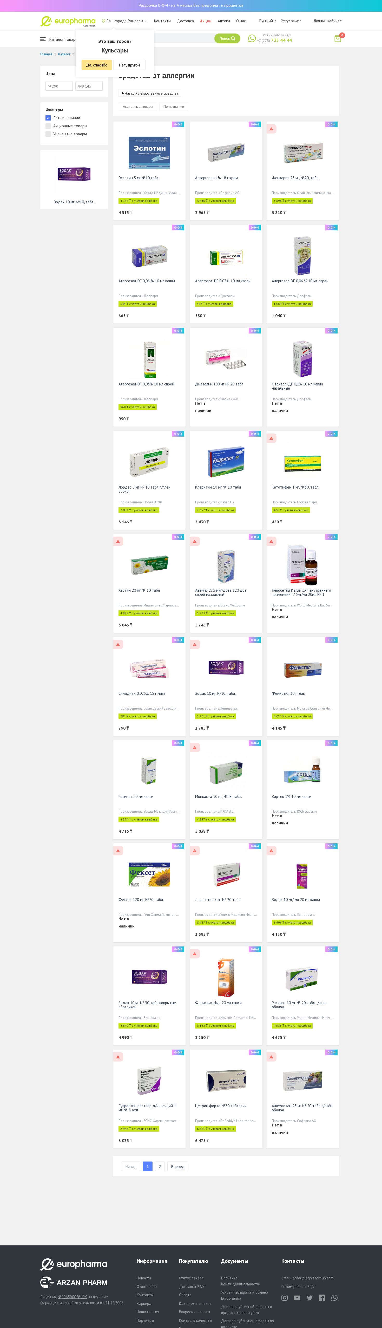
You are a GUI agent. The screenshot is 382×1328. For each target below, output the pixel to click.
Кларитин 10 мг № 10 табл (218, 487)
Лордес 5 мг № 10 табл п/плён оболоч (144, 489)
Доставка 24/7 (192, 1286)
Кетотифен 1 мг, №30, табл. (295, 487)
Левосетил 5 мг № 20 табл (217, 899)
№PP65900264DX (72, 1296)
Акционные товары (138, 106)
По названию (173, 106)
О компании (147, 1286)
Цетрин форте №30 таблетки (221, 1105)
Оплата (185, 1294)
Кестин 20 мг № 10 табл (139, 590)
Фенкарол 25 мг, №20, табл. (295, 177)
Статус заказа (291, 20)
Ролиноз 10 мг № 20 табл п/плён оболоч (299, 1004)
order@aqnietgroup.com (313, 1278)
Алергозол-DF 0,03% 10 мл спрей (146, 384)
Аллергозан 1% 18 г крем (216, 177)
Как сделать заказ (195, 1303)
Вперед (178, 1166)
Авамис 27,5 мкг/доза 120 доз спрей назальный (220, 592)
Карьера (144, 1303)
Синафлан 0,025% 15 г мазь (142, 693)
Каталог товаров (64, 39)
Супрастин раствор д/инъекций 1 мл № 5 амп (147, 1107)
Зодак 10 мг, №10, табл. (215, 693)
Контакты (162, 20)
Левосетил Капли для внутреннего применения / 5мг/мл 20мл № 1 (301, 592)
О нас (241, 20)
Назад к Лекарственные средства (151, 93)
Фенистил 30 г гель (288, 693)
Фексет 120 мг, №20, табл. (141, 899)
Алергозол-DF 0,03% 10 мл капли (223, 280)
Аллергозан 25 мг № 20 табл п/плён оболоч (302, 1107)
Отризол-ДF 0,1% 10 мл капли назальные (297, 386)
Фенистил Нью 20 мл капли (218, 1002)
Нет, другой (129, 65)
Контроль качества (195, 1320)
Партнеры (145, 1320)
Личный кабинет (328, 20)
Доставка (185, 20)
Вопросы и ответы (194, 1311)
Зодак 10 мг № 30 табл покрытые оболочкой (147, 1004)
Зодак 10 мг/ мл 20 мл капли (296, 899)
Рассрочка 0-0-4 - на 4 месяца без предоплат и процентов (191, 5)
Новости (144, 1278)
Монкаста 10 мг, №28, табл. (218, 796)
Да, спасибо (97, 65)
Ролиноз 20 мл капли (135, 796)
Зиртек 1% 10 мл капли (291, 796)
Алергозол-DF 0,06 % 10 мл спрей (300, 280)
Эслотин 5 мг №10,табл (138, 177)
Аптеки (224, 20)
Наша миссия (148, 1311)
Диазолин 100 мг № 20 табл (219, 384)
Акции (206, 20)
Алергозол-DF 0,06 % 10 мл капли (146, 280)
